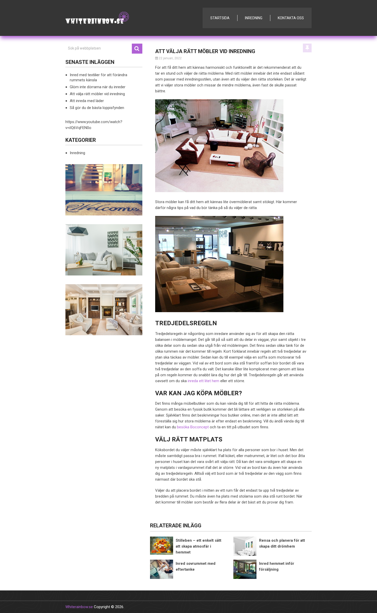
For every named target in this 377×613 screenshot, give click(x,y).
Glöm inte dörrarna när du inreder (97, 87)
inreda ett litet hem (203, 381)
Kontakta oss (291, 18)
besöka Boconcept (193, 427)
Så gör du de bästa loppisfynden (97, 107)
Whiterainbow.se (79, 607)
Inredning (253, 18)
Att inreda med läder (87, 100)
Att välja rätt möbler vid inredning (97, 94)
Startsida (220, 18)
